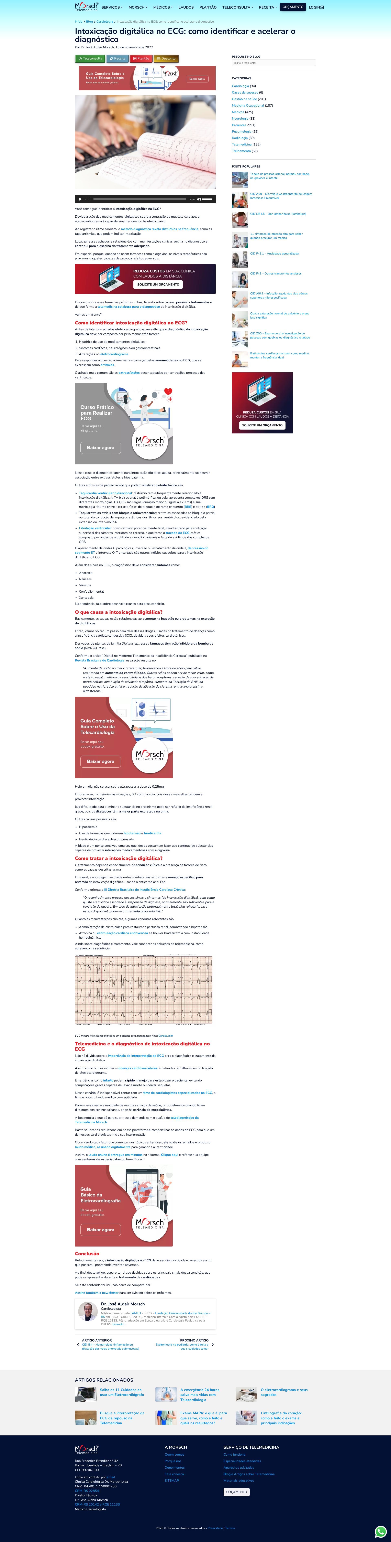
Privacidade (215, 1528)
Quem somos (174, 1454)
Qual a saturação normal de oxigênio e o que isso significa (279, 315)
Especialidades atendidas (242, 1461)
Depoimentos (175, 1467)
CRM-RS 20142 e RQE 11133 (97, 1504)
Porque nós (173, 1461)
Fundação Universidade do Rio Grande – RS (155, 1315)
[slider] (208, 199)
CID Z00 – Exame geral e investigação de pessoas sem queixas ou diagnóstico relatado (280, 335)
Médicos (238, 112)
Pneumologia (242, 131)
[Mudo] (199, 199)
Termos (230, 1528)
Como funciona (234, 1454)
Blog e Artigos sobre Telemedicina (249, 1474)
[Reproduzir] (80, 199)
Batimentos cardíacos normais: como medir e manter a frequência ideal (279, 355)
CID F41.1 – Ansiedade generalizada (274, 253)
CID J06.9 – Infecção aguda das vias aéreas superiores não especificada (279, 295)
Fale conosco (174, 1474)
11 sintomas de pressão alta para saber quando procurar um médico (276, 236)
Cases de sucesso (245, 92)
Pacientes (239, 125)
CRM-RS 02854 (87, 1491)
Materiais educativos (239, 1480)
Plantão (208, 7)
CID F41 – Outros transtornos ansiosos (276, 273)
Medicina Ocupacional (248, 105)
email (111, 1477)
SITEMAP (172, 1480)
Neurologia (240, 118)
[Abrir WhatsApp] (381, 1531)
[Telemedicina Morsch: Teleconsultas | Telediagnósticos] (87, 7)
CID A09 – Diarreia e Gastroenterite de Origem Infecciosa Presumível (281, 196)
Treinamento (241, 151)
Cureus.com (165, 1036)
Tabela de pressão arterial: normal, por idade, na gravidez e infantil (280, 176)
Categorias (241, 78)
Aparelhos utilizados (239, 1467)
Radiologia (240, 138)
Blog (89, 22)
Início (78, 22)
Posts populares (246, 166)
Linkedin (118, 1324)
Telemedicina (242, 144)
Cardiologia (105, 22)
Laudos (186, 7)
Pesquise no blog (246, 57)
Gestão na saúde (244, 99)
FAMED (136, 1313)
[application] (145, 199)
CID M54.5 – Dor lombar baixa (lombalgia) (278, 214)
